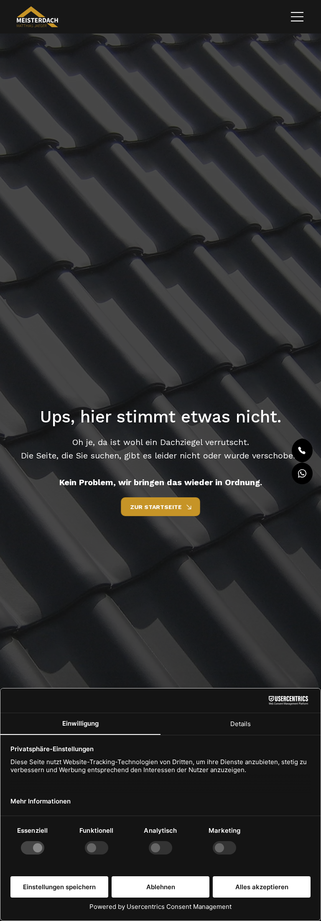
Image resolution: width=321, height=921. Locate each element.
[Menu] (297, 16)
